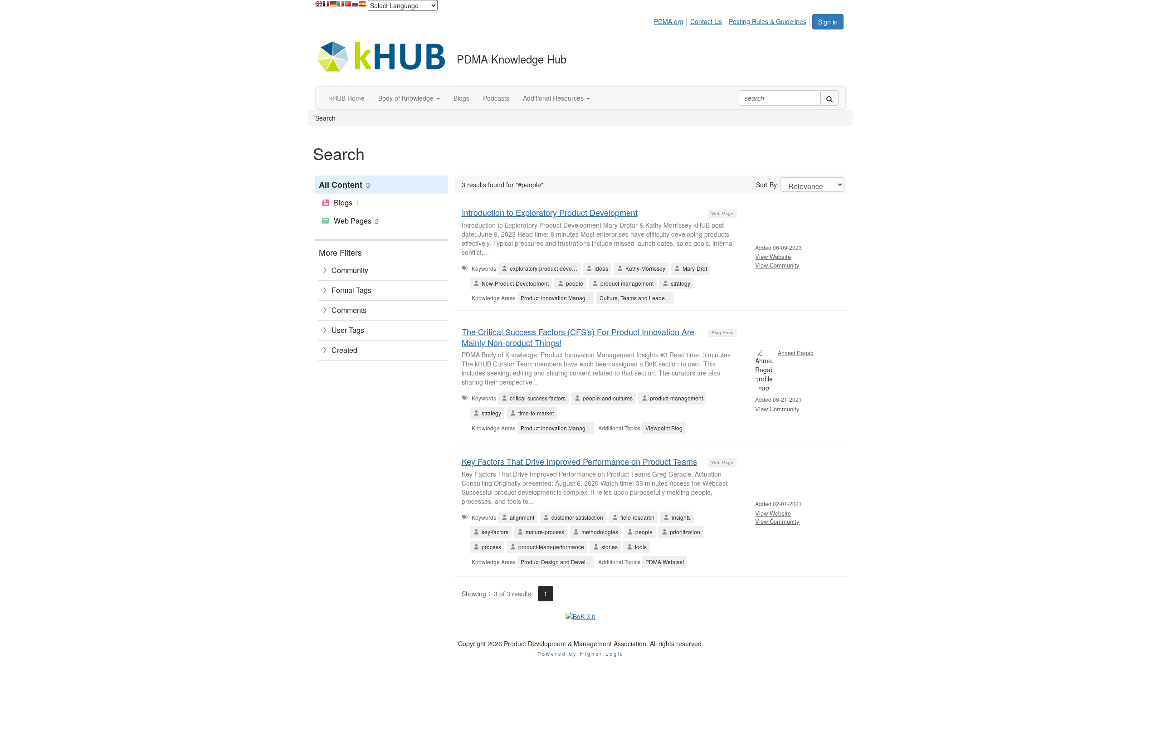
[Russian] (355, 6)
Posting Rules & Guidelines (767, 21)
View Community (777, 265)
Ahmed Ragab (796, 352)
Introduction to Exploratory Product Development (550, 212)
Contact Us (706, 21)
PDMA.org (668, 21)
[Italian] (340, 6)
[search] (829, 98)
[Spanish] (362, 6)
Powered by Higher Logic (580, 653)
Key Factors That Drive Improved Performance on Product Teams (579, 461)
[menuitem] (671, 20)
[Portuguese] (347, 6)
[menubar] (732, 20)
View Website (773, 256)
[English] (318, 6)
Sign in (828, 21)
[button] (409, 98)
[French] (326, 6)
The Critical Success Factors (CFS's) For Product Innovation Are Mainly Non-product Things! (578, 337)
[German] (333, 6)
